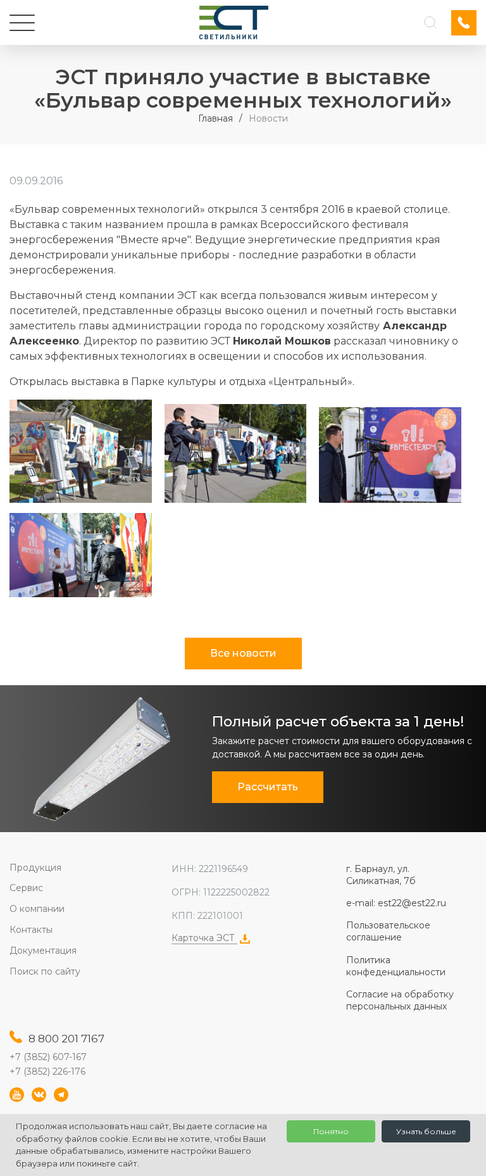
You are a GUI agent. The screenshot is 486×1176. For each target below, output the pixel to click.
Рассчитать (267, 787)
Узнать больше (426, 1131)
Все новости (243, 653)
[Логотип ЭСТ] (234, 22)
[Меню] (22, 22)
